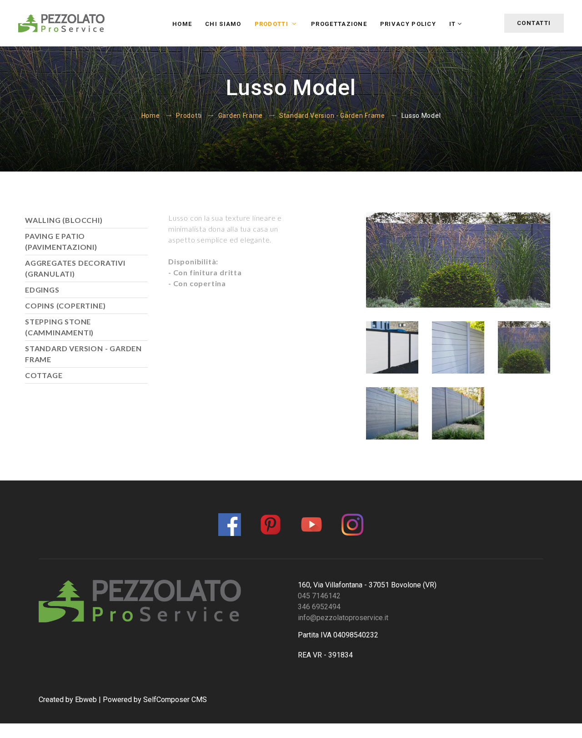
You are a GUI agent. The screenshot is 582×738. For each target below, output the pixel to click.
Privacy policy (408, 23)
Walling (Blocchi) (64, 220)
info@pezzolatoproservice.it (343, 617)
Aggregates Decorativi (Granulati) (75, 268)
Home (150, 115)
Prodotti (273, 23)
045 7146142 (319, 595)
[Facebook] (229, 523)
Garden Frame (240, 115)
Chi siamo (223, 23)
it (452, 23)
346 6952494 (319, 606)
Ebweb (86, 699)
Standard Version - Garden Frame (332, 115)
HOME (182, 23)
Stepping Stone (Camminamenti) (59, 327)
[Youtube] (311, 523)
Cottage (44, 375)
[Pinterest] (270, 523)
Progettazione (339, 23)
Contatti (534, 23)
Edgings (42, 289)
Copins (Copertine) (65, 305)
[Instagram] (352, 523)
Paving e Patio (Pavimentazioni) (61, 241)
